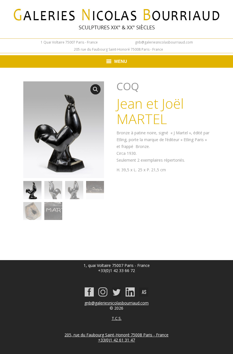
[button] (95, 89)
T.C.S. (117, 318)
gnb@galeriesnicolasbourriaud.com (164, 42)
